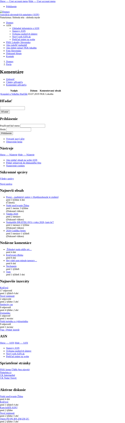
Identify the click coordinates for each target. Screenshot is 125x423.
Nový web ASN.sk (15, 353)
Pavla (8, 64)
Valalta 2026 (12, 214)
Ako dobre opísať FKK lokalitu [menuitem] (21, 48)
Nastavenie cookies (15, 165)
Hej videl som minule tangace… (21, 260)
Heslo (3, 129)
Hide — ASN (21, 343)
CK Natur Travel (8, 378)
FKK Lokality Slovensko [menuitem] (18, 42)
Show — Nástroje (8, 154)
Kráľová (4, 287)
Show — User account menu (14, 1)
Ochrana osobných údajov (18, 351)
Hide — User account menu (42, 1)
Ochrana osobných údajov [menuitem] (25, 34)
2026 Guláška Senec (16, 230)
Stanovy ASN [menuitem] (19, 31)
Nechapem (11, 266)
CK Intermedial (7, 375)
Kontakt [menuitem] (10, 56)
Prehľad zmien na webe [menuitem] (23, 39)
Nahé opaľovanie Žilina (17, 205)
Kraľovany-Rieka (14, 255)
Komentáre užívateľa (16, 85)
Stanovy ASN (13, 348)
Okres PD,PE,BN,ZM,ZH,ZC (14, 419)
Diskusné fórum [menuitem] (13, 53)
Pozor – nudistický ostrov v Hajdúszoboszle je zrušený (32, 197)
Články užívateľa (14, 82)
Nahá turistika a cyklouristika (14, 321)
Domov (9, 61)
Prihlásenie (11, 6)
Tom (8, 272)
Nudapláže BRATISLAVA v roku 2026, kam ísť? (30, 222)
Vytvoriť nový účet (15, 139)
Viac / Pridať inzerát (9, 329)
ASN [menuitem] (8, 25)
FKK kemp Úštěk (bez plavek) (15, 369)
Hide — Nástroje (26, 154)
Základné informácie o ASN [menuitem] (25, 28)
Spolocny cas (6, 304)
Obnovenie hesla (14, 141)
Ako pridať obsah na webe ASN (21, 160)
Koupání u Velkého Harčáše (14, 94)
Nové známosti (7, 296)
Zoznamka (5, 313)
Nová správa (6, 184)
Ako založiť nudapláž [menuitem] (16, 45)
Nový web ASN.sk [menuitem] (21, 36)
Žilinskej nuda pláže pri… (19, 249)
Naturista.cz (5, 372)
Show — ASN (7, 343)
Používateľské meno (10, 125)
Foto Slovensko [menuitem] (13, 50)
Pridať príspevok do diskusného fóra (23, 162)
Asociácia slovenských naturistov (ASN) (19, 14)
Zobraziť (10, 79)
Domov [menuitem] (9, 22)
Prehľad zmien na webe (17, 356)
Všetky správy (7, 178)
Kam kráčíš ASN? (9, 407)
